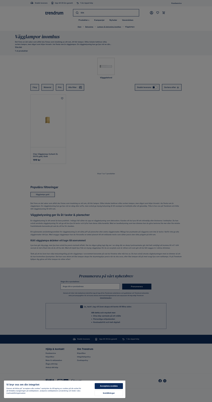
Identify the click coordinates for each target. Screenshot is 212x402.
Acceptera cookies (109, 386)
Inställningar (109, 393)
